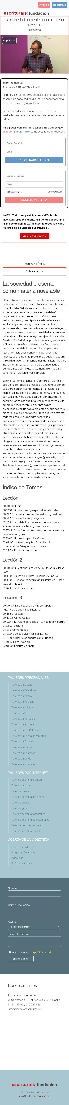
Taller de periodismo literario (27, 825)
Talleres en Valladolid (23, 718)
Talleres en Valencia (22, 701)
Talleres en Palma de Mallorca (28, 735)
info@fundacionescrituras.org (25, 1009)
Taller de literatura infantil (25, 831)
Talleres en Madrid (21, 684)
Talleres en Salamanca (24, 724)
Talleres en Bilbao (21, 713)
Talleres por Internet (28, 772)
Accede (44, 4)
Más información (35, 236)
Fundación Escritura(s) (22, 995)
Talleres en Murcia (21, 747)
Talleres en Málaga (22, 707)
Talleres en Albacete (23, 764)
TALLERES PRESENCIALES (28, 677)
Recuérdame (15, 192)
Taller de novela (20, 791)
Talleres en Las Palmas (24, 730)
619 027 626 (33, 1004)
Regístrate (59, 4)
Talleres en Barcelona (23, 690)
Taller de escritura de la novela (28, 796)
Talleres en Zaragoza (23, 741)
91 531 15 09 (15, 1004)
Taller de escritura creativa (26, 779)
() (55, 191)
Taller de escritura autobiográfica (30, 819)
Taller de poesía (20, 802)
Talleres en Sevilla (21, 696)
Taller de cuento (20, 785)
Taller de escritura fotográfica (28, 814)
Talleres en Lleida (21, 758)
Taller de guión (19, 808)
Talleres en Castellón (23, 753)
